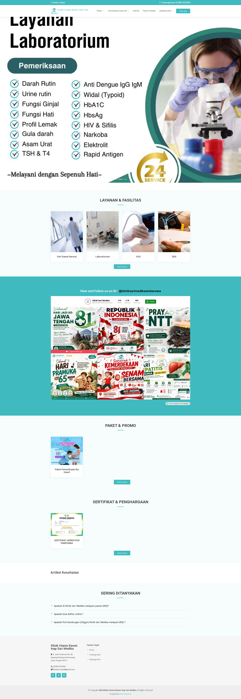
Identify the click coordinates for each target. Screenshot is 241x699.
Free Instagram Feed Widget (179, 406)
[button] (18, 98)
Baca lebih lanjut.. (67, 252)
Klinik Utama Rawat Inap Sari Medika (69, 11)
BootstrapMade (125, 696)
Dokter (136, 11)
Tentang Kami (95, 657)
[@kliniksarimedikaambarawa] (87, 304)
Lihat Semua (122, 269)
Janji (183, 11)
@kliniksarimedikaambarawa (140, 293)
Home (91, 652)
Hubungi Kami (94, 662)
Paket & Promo (149, 11)
